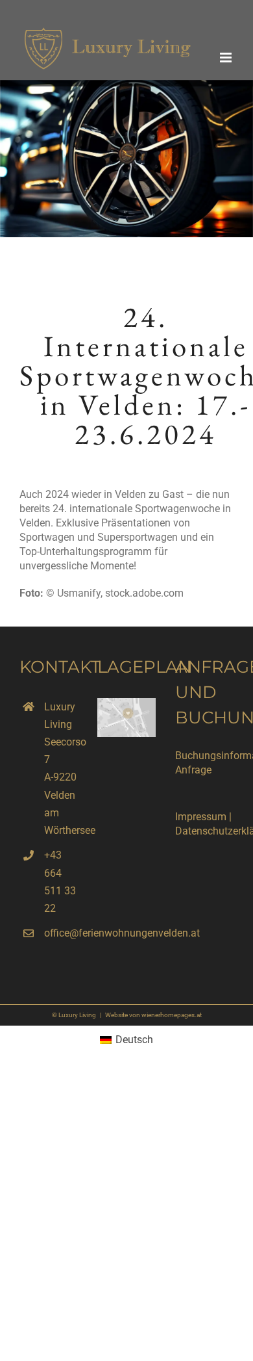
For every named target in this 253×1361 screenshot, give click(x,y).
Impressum (200, 816)
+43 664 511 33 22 (60, 881)
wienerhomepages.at (171, 1014)
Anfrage (193, 770)
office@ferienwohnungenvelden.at (61, 933)
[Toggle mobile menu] (227, 57)
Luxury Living (77, 1014)
